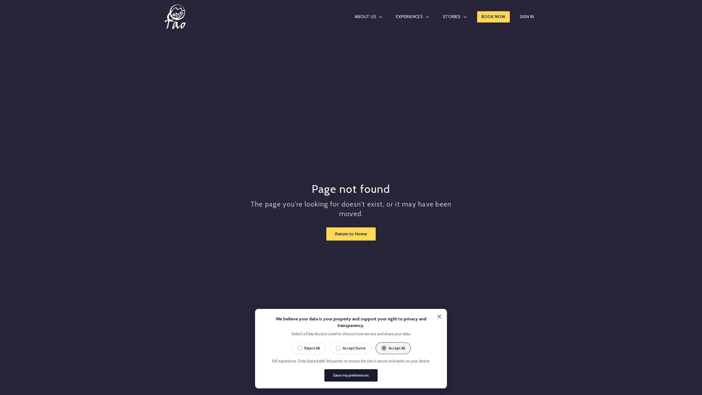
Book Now (493, 16)
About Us (365, 16)
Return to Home (351, 233)
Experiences (409, 16)
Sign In (527, 16)
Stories (452, 16)
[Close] (439, 317)
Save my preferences (351, 375)
